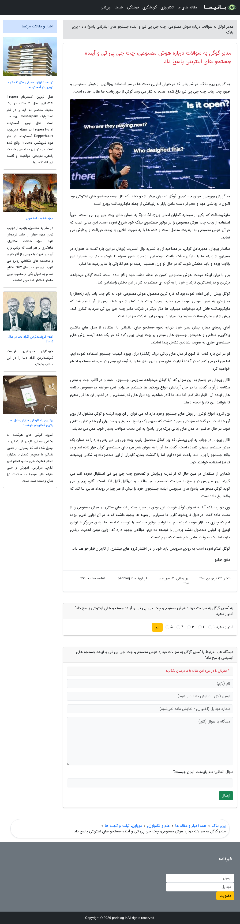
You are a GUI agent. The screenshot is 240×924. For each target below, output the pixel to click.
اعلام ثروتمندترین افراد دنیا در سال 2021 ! (30, 339)
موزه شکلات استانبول (39, 218)
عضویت (225, 896)
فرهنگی (133, 7)
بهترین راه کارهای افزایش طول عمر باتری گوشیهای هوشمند (30, 423)
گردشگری (149, 7)
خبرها (118, 7)
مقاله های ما (187, 7)
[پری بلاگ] (219, 7)
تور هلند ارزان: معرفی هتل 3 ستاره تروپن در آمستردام (30, 85)
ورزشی (106, 7)
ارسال (226, 795)
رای (157, 627)
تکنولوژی (167, 7)
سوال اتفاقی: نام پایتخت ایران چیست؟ (203, 772)
